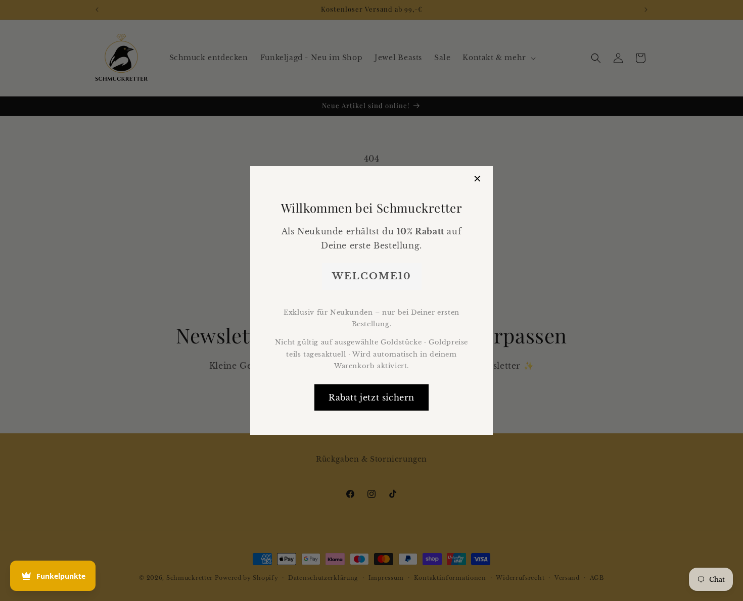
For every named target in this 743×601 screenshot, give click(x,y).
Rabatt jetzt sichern (371, 397)
